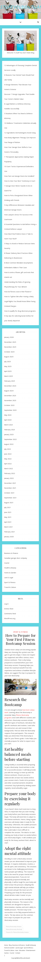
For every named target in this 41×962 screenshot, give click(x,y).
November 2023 (10, 400)
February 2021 (9, 532)
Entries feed (8, 609)
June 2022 (7, 454)
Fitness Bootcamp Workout (14, 929)
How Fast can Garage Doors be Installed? (19, 176)
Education (22, 950)
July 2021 (7, 507)
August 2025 (8, 357)
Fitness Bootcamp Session (13, 926)
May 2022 (7, 459)
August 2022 (8, 444)
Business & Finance (11, 553)
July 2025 (7, 361)
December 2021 (10, 483)
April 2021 (8, 522)
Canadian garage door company (15, 558)
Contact (17, 953)
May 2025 (7, 366)
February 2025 (9, 381)
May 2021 (7, 517)
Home (6, 945)
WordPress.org (9, 618)
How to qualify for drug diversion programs (20, 311)
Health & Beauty (10, 568)
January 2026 (9, 337)
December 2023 (10, 395)
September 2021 (10, 498)
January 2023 (9, 434)
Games (6, 953)
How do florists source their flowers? (17, 292)
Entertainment (30, 950)
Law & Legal (8, 577)
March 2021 (8, 527)
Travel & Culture (10, 587)
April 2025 (8, 371)
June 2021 (7, 512)
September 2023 (10, 410)
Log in (6, 604)
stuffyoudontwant (24, 958)
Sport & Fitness (9, 582)
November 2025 (10, 347)
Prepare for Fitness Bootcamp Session (17, 932)
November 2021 (10, 488)
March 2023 (8, 425)
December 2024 (10, 386)
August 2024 (8, 391)
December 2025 (10, 342)
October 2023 (9, 405)
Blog (10, 945)
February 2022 (9, 473)
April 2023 (8, 420)
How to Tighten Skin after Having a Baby (19, 296)
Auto (16, 950)
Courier (6, 563)
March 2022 (8, 468)
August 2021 (8, 502)
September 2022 (10, 439)
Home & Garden (10, 573)
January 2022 (9, 478)
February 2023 (9, 430)
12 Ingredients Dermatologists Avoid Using (20, 133)
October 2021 (9, 493)
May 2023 (7, 415)
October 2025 (9, 352)
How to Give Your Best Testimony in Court (19, 181)
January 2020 (9, 537)
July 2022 (7, 449)
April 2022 (8, 464)
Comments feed (10, 613)
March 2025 (8, 376)
